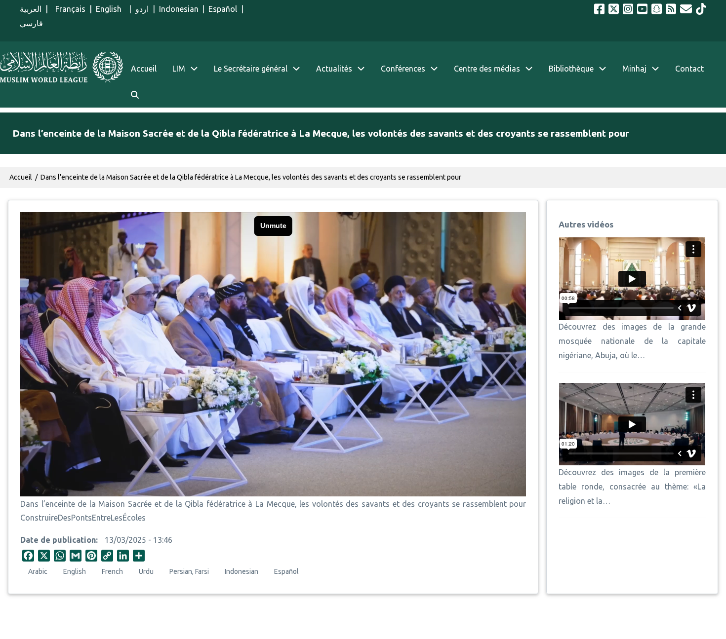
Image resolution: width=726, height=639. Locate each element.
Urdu (146, 571)
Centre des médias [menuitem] (487, 68)
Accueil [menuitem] (144, 68)
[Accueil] (61, 67)
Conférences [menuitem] (403, 68)
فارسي (31, 23)
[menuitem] (135, 95)
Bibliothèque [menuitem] (571, 68)
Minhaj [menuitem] (634, 68)
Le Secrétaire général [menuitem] (250, 68)
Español (222, 8)
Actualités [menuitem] (334, 68)
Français (69, 8)
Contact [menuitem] (689, 68)
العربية (30, 8)
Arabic (37, 571)
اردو (142, 8)
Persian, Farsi (189, 571)
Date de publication (58, 539)
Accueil (20, 177)
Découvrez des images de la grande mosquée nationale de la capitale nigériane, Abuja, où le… (632, 341)
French (112, 571)
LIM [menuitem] (178, 68)
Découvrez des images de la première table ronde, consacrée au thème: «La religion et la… (632, 486)
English (110, 8)
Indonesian (179, 8)
